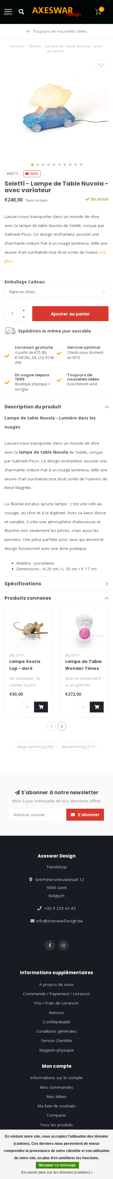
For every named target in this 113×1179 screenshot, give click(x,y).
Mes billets (57, 1096)
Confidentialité (56, 1022)
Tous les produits (56, 1124)
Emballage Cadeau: (25, 282)
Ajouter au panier (70, 314)
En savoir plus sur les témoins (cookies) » (57, 1172)
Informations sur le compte (56, 1077)
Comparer (56, 1115)
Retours (56, 1012)
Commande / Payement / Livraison (56, 993)
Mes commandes (56, 1087)
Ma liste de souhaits (57, 1106)
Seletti (12, 174)
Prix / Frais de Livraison (56, 1003)
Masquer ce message (57, 1165)
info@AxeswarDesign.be (59, 921)
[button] (32, 164)
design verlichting (35, 746)
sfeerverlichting (78, 746)
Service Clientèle (56, 1040)
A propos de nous (56, 984)
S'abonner (88, 814)
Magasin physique (56, 1050)
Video (34, 174)
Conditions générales (56, 1031)
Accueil (17, 46)
